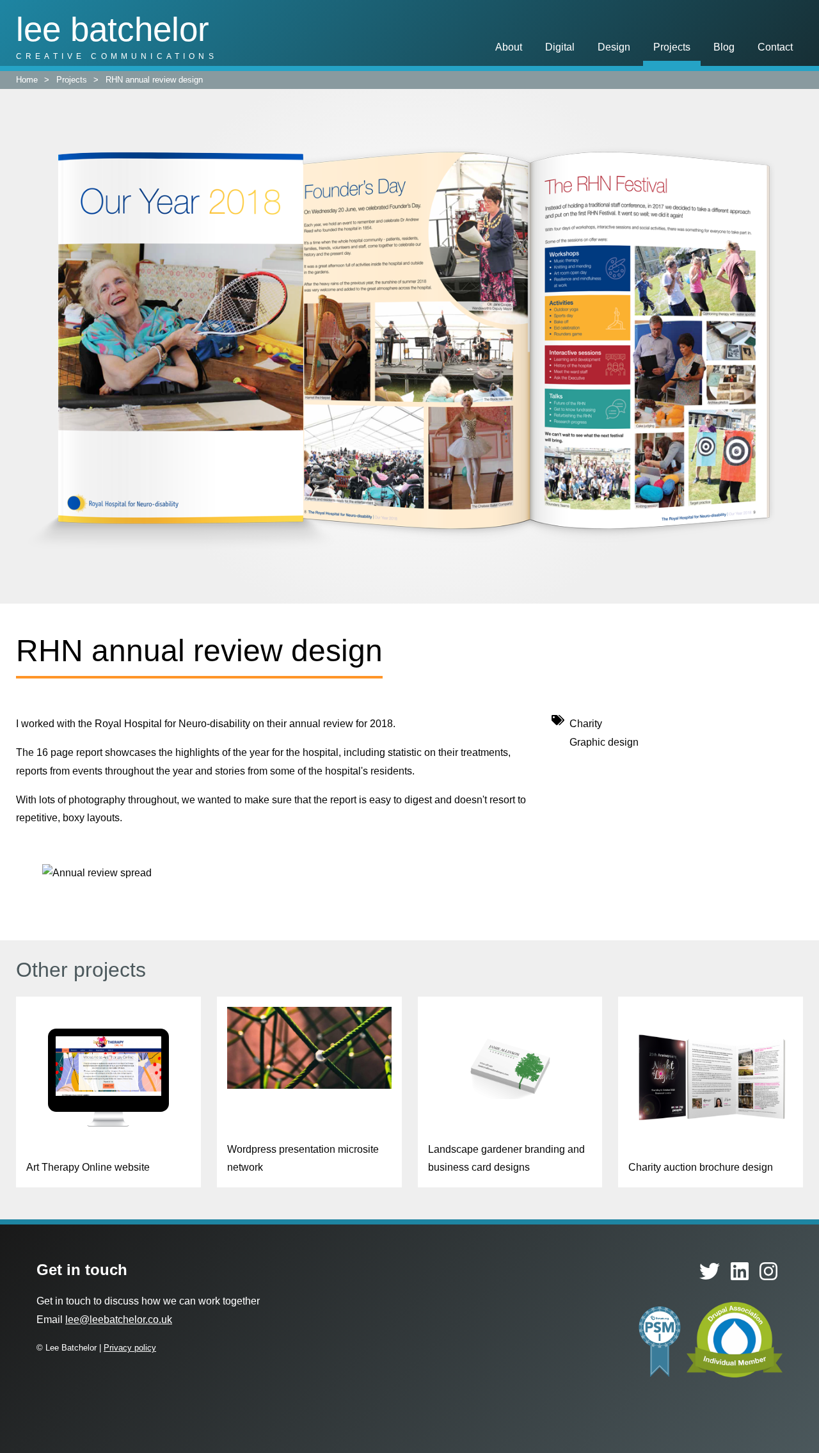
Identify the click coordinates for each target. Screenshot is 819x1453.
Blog (724, 47)
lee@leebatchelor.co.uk (118, 1319)
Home (27, 79)
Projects (671, 47)
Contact (775, 47)
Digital (560, 47)
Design (614, 47)
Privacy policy (130, 1348)
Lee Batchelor (112, 29)
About (508, 47)
